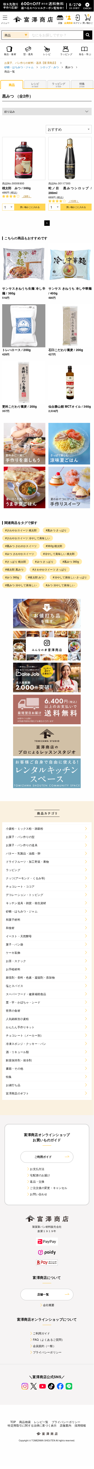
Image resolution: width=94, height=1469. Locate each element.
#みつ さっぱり (44, 561)
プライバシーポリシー (47, 1352)
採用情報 (80, 1425)
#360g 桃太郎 (54, 546)
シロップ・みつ (49, 67)
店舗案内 (65, 1425)
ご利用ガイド (41, 1333)
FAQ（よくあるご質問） (49, 1339)
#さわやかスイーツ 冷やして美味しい (27, 538)
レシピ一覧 (41, 1422)
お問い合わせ (38, 1194)
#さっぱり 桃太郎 (15, 561)
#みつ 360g (12, 577)
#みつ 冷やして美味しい (60, 585)
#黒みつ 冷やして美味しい (21, 585)
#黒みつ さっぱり (56, 530)
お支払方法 (37, 1169)
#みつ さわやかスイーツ (19, 554)
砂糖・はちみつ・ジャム (19, 67)
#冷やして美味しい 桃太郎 (59, 554)
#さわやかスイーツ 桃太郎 (21, 530)
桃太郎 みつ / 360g (16, 188)
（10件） (73, 201)
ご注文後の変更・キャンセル (48, 1188)
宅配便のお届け (40, 1175)
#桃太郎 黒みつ (14, 569)
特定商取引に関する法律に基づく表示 (32, 1425)
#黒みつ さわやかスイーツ (21, 546)
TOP (13, 1422)
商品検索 (25, 1422)
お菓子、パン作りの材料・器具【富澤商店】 (30, 62)
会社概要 (49, 1305)
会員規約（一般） (44, 1346)
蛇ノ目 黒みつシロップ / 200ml (70, 190)
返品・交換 (37, 1181)
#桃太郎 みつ (36, 577)
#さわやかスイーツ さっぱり (49, 569)
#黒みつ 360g (71, 561)
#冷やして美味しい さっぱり (70, 577)
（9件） (26, 196)
